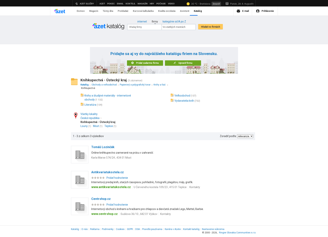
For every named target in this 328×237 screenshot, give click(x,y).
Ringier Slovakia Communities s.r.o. (237, 232)
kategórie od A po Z (174, 21)
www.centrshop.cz (104, 214)
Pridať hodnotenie (117, 177)
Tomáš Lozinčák (102, 147)
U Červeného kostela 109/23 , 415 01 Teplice (160, 187)
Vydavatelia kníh (184, 100)
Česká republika (89, 118)
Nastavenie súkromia (213, 229)
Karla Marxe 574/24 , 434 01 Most (111, 157)
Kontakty (194, 187)
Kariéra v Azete (173, 229)
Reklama (94, 229)
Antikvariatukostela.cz (107, 172)
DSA (137, 229)
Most (96, 126)
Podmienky (108, 229)
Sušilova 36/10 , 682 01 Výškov (139, 213)
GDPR (130, 229)
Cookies (120, 229)
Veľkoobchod (182, 95)
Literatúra (90, 104)
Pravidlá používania (152, 229)
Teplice (108, 126)
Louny (84, 126)
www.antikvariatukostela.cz (111, 187)
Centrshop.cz (101, 199)
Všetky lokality (89, 114)
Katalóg (75, 229)
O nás (84, 229)
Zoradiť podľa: (228, 136)
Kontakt (191, 229)
